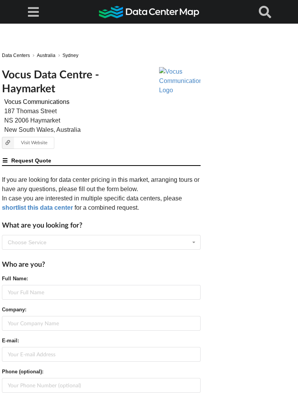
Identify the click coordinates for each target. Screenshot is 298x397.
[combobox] (101, 242)
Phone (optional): (22, 372)
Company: (14, 309)
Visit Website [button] (34, 142)
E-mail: (10, 340)
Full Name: (15, 278)
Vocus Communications (36, 101)
